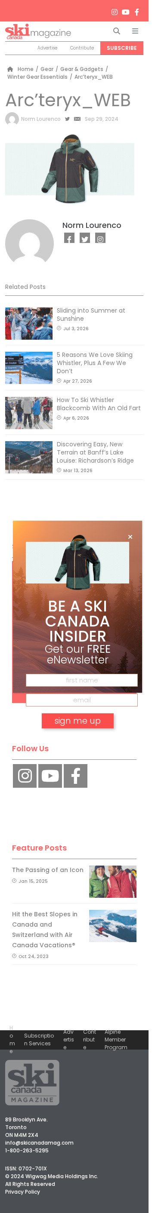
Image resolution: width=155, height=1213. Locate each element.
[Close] (130, 537)
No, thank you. (77, 745)
